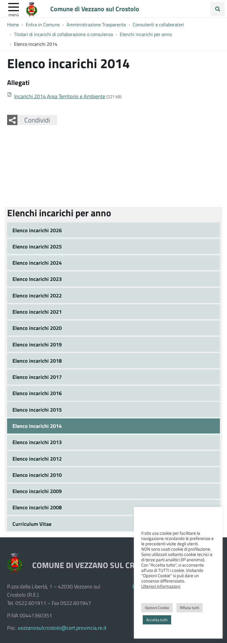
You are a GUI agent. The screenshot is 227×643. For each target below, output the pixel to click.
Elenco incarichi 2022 (37, 295)
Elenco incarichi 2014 (37, 426)
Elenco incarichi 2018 (37, 360)
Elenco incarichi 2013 (37, 442)
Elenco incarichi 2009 (37, 491)
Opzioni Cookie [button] (157, 607)
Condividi (37, 120)
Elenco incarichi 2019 (37, 344)
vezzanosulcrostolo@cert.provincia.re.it (62, 627)
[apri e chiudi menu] (14, 6)
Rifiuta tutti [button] (189, 607)
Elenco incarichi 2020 (37, 328)
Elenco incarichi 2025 (37, 246)
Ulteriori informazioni (160, 586)
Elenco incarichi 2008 (37, 507)
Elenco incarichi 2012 (37, 458)
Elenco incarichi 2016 (37, 393)
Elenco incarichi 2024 (37, 262)
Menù (14, 14)
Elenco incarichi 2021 (37, 311)
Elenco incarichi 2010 (37, 475)
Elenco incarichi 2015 (37, 409)
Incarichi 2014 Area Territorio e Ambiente (59, 96)
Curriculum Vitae (31, 524)
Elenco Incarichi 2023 (37, 279)
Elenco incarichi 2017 (37, 377)
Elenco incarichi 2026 (37, 230)
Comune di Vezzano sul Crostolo (94, 8)
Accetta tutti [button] (157, 619)
